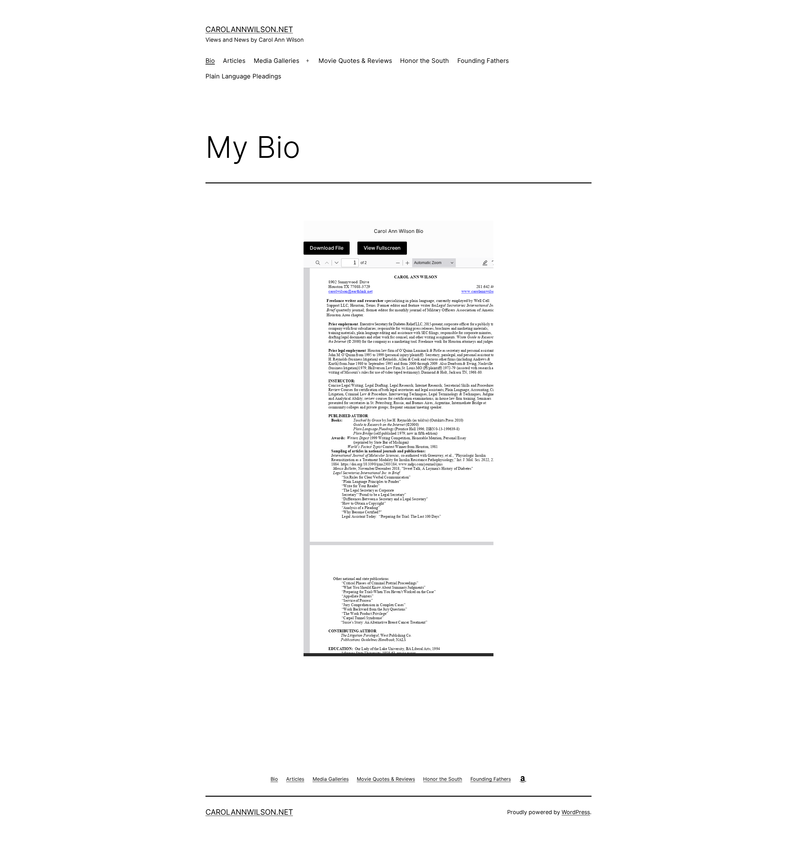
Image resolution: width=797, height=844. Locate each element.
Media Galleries (276, 60)
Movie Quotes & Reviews (355, 60)
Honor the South (424, 60)
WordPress (576, 812)
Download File (326, 248)
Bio (210, 60)
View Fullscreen (382, 248)
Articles (234, 60)
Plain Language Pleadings (243, 76)
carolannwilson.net (249, 29)
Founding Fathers (483, 60)
